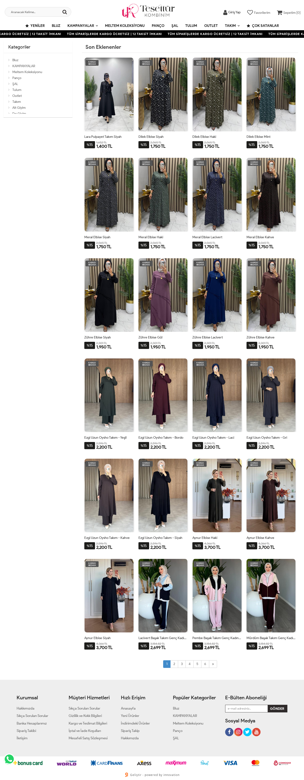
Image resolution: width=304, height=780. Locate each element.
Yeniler (37, 26)
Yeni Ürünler (130, 716)
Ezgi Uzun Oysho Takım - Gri (267, 438)
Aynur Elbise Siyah (97, 638)
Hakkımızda (25, 708)
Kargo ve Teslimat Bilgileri (88, 723)
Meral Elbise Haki (150, 237)
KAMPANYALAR (80, 26)
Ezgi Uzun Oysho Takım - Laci (213, 438)
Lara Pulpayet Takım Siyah (103, 137)
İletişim (22, 738)
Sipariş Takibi (26, 731)
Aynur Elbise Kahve (260, 538)
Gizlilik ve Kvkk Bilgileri (85, 716)
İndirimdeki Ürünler (135, 723)
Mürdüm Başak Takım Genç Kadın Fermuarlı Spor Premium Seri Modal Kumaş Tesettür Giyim (271, 638)
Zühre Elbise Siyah (97, 337)
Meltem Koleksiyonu (125, 26)
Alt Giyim (19, 108)
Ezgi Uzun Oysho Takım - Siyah (160, 538)
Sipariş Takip (130, 731)
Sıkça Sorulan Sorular (32, 716)
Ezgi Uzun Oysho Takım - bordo (160, 438)
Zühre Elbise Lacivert (207, 337)
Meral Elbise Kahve (260, 237)
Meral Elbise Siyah (97, 237)
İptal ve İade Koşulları (85, 731)
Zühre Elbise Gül (150, 337)
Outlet (211, 26)
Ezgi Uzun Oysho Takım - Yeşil (105, 438)
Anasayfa (128, 708)
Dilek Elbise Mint (259, 137)
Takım (230, 26)
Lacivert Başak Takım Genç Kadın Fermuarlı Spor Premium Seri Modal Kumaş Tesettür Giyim (163, 638)
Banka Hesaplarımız (32, 723)
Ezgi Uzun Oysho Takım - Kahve (107, 538)
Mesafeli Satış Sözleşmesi (88, 738)
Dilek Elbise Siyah (151, 137)
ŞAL (174, 26)
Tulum (191, 26)
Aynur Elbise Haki (204, 538)
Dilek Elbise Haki (204, 137)
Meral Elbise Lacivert (207, 237)
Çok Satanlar (265, 26)
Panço (158, 26)
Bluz (56, 26)
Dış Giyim (19, 114)
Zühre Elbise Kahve (261, 337)
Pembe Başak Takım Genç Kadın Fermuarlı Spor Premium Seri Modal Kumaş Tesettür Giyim (217, 638)
